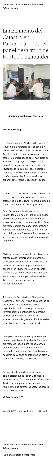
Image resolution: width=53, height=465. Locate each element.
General (43, 411)
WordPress (29, 454)
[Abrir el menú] (4, 14)
